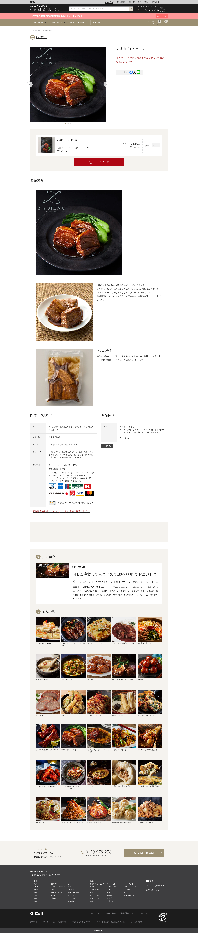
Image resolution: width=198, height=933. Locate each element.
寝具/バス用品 (95, 898)
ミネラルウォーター (58, 887)
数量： (148, 146)
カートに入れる (101, 162)
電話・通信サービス (135, 2)
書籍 (108, 892)
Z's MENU (41, 37)
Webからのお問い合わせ (144, 853)
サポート (165, 2)
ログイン (159, 24)
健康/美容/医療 (129, 895)
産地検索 (71, 895)
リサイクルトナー (130, 884)
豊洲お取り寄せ (73, 892)
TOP (31, 30)
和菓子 (36, 901)
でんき (146, 2)
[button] (65, 123)
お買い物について (153, 890)
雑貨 (91, 901)
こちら (64, 151)
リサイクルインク (130, 887)
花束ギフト (94, 887)
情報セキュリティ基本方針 (82, 922)
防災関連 (127, 889)
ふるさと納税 (121, 2)
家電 (91, 892)
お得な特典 (155, 2)
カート (166, 24)
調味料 (53, 895)
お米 (35, 884)
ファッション (112, 887)
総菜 (69, 887)
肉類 (35, 892)
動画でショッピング (97, 884)
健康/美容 (71, 901)
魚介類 (36, 889)
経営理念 (45, 922)
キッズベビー (112, 898)
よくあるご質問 (137, 922)
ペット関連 (111, 884)
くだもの (37, 887)
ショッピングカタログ (155, 885)
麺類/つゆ (54, 884)
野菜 (35, 895)
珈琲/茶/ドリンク (57, 892)
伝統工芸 (110, 901)
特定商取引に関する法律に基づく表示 (111, 922)
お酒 (52, 889)
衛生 (125, 892)
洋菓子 (36, 898)
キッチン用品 (95, 895)
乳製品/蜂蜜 (55, 898)
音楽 (108, 889)
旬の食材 (71, 889)
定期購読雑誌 (95, 889)
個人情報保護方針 (60, 922)
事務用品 (110, 895)
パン (52, 901)
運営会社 (33, 922)
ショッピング (109, 2)
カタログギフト (73, 898)
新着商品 (96, 22)
